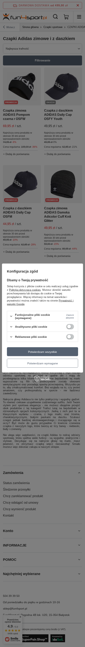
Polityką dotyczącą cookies (25, 289)
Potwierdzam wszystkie (42, 351)
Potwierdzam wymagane (42, 363)
